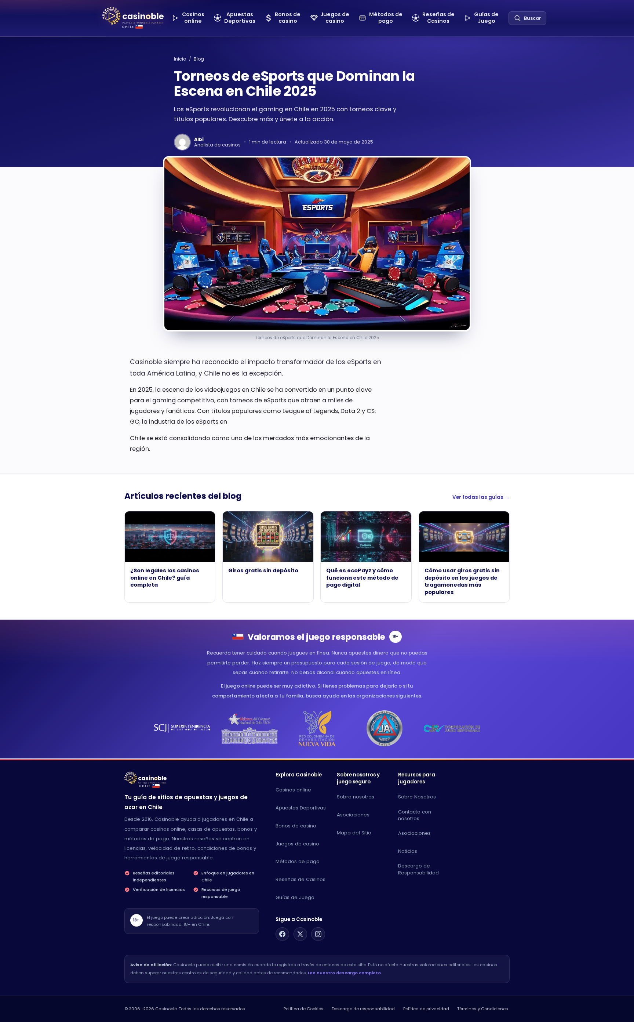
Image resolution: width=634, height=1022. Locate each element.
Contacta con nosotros (414, 815)
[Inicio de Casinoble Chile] (133, 16)
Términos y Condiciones (482, 1009)
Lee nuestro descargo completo (344, 973)
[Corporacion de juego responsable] (452, 728)
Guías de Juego (295, 897)
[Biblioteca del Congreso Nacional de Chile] (250, 728)
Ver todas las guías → (481, 497)
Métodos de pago (298, 861)
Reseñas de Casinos (300, 879)
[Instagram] (318, 934)
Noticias (407, 851)
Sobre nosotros (355, 796)
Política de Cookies (304, 1009)
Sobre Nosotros (417, 796)
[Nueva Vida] (317, 728)
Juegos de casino (297, 843)
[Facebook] (282, 934)
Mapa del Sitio (354, 832)
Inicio (180, 59)
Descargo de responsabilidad (363, 1009)
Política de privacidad (426, 1009)
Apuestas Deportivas (301, 807)
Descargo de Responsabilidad (418, 869)
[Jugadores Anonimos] (384, 728)
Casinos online (293, 789)
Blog (199, 59)
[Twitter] (300, 934)
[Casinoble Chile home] (145, 778)
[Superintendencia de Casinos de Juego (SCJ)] (182, 728)
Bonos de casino (296, 825)
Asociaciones (353, 814)
